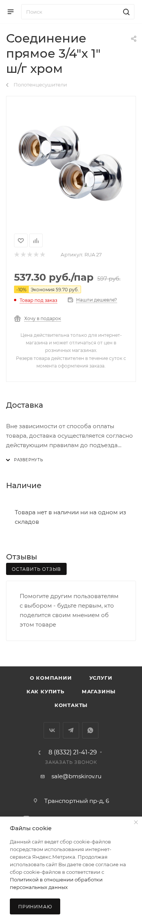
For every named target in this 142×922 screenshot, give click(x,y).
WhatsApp (90, 730)
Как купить (45, 691)
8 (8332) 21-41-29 (72, 752)
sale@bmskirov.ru (76, 776)
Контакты (71, 705)
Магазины (98, 691)
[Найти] (125, 11)
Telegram (71, 730)
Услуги (100, 678)
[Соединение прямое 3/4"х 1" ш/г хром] (71, 163)
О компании (51, 678)
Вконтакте (52, 730)
